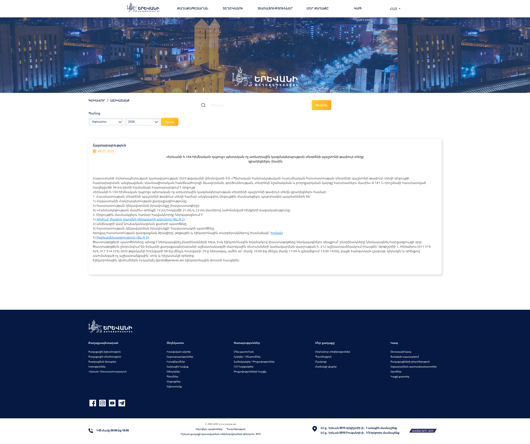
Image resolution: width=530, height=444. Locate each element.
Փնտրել (321, 105)
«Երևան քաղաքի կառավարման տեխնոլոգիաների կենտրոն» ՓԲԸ (220, 434)
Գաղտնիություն (236, 429)
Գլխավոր (96, 100)
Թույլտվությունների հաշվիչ (250, 371)
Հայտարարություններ (180, 356)
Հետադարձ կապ (400, 351)
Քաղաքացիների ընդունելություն (410, 361)
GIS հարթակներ (243, 366)
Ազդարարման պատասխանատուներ (413, 366)
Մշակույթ (320, 361)
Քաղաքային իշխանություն (104, 351)
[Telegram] (121, 403)
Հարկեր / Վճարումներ (247, 356)
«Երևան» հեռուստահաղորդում (107, 371)
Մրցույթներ (174, 381)
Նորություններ (97, 366)
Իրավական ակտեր (179, 351)
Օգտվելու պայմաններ (209, 429)
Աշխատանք (119, 100)
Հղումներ (395, 371)
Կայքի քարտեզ (399, 376)
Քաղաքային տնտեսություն (104, 356)
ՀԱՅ (394, 8)
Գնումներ (172, 376)
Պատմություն (323, 356)
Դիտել (170, 122)
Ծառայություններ (275, 8)
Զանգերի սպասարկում (404, 356)
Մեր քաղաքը (317, 8)
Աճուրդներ (173, 371)
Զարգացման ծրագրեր (102, 361)
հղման (276, 233)
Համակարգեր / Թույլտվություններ (254, 361)
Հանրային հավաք (177, 366)
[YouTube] (113, 403)
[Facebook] (93, 403)
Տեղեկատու (233, 8)
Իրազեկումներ (176, 361)
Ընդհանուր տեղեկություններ (332, 351)
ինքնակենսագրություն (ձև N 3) (122, 237)
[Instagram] (103, 403)
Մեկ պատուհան (244, 351)
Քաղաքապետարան (192, 8)
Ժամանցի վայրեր (326, 366)
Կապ (357, 8)
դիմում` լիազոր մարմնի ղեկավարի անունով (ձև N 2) (140, 219)
